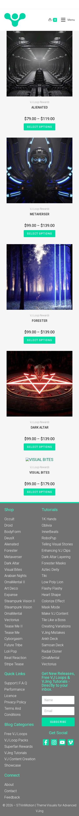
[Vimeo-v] (71, 742)
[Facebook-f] (46, 742)
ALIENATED (39, 107)
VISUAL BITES (39, 472)
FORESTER (39, 320)
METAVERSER (39, 214)
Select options (39, 126)
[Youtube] (62, 742)
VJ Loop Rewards (39, 102)
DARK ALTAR (39, 427)
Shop (9, 509)
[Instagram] (54, 742)
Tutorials (50, 509)
